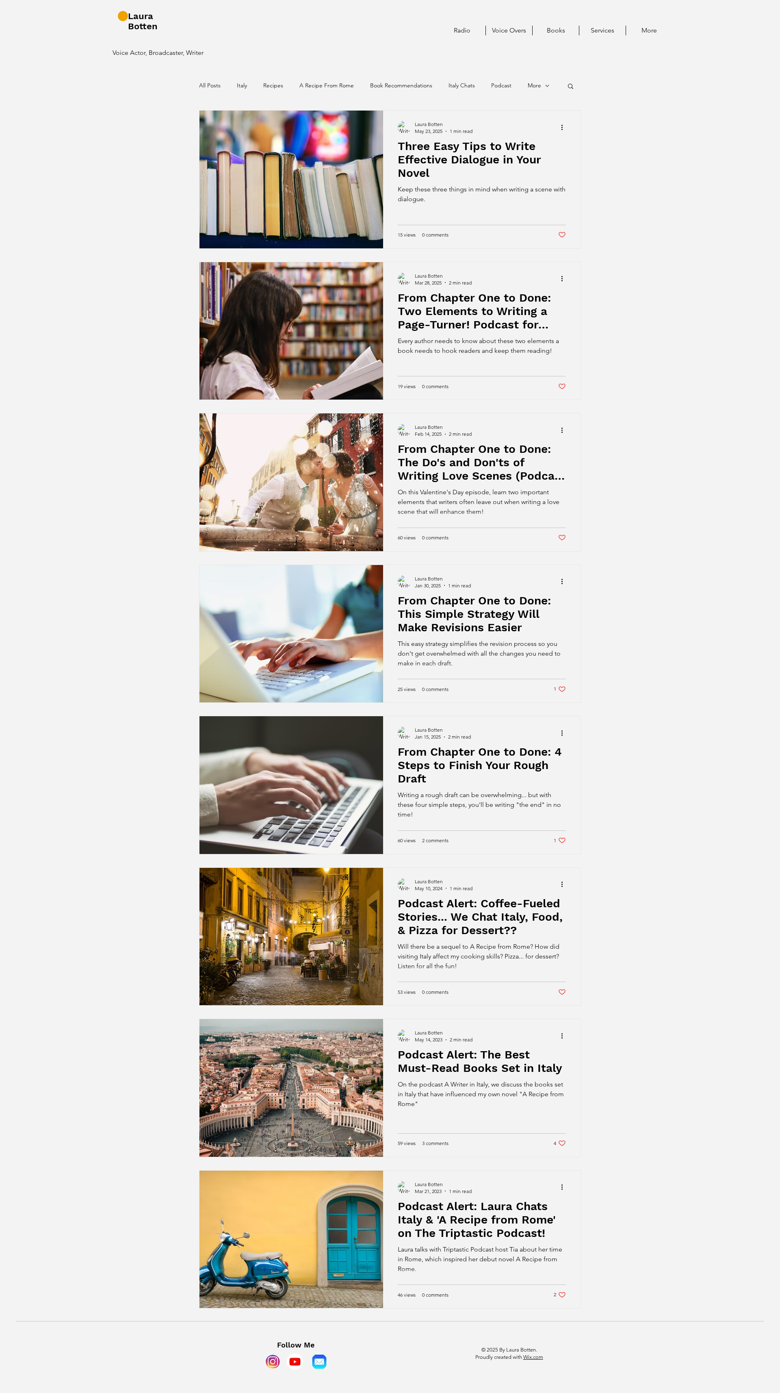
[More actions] (565, 127)
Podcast (501, 85)
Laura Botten (143, 21)
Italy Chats (461, 85)
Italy (242, 85)
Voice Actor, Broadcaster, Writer (158, 53)
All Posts (210, 85)
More (534, 85)
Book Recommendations (401, 85)
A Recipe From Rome (326, 85)
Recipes (273, 85)
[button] (570, 87)
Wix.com (533, 1357)
